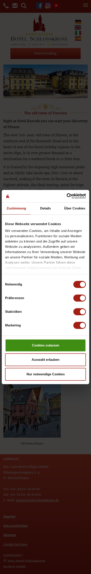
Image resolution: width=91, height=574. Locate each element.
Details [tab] (45, 208)
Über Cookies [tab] (74, 208)
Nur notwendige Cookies (46, 374)
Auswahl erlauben (45, 359)
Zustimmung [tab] (16, 208)
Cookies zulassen (45, 345)
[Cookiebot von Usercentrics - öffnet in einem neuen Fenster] (66, 196)
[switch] (79, 298)
